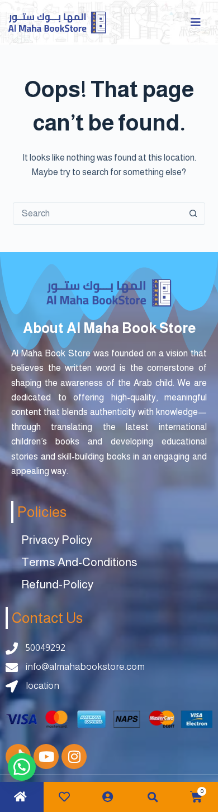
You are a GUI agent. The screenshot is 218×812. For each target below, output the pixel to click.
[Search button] (193, 213)
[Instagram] (74, 756)
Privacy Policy (56, 539)
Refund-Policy (57, 584)
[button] (153, 797)
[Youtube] (46, 756)
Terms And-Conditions (79, 561)
